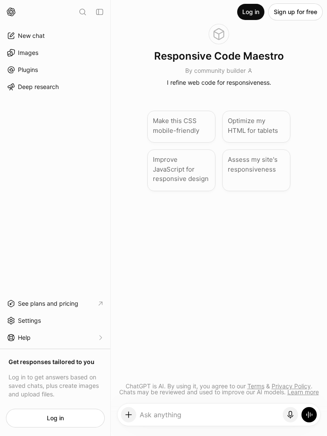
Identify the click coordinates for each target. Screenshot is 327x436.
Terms (255, 386)
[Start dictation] (290, 414)
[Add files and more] (128, 414)
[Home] (11, 11)
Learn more (303, 392)
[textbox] (209, 418)
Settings (29, 320)
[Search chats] (82, 11)
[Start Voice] (309, 414)
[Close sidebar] (99, 11)
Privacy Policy (291, 386)
